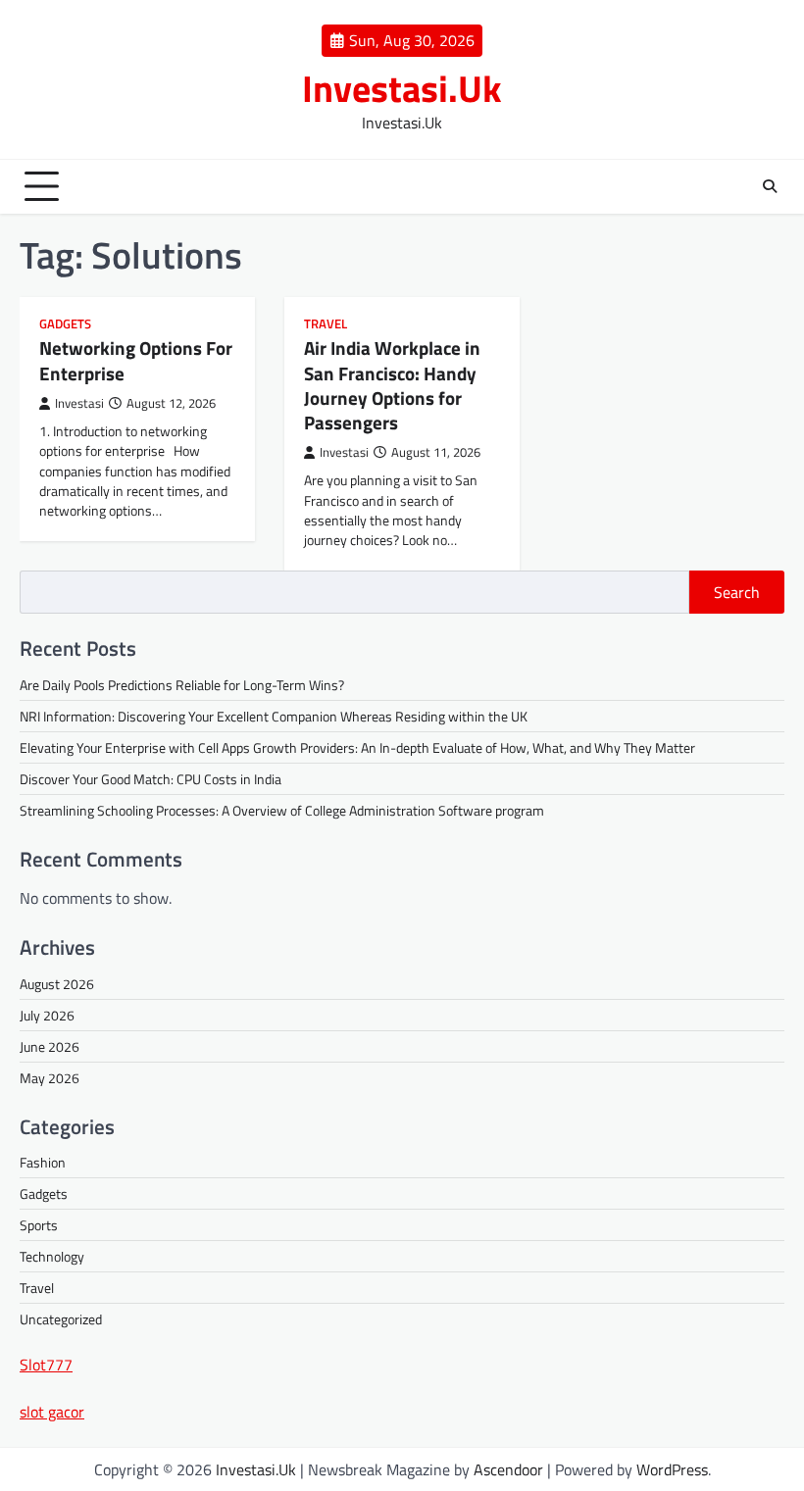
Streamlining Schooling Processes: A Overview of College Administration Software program (282, 810)
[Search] (769, 186)
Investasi (79, 403)
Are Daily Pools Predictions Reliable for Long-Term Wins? (182, 684)
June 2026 (49, 1046)
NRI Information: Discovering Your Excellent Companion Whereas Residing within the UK (274, 716)
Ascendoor (508, 1469)
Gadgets (65, 324)
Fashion (43, 1162)
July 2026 (47, 1015)
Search (737, 592)
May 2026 (49, 1078)
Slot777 (46, 1364)
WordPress (672, 1469)
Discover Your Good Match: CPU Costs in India (150, 779)
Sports (39, 1225)
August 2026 (57, 983)
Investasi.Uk (402, 88)
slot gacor (52, 1411)
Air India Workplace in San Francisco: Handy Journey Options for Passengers (392, 384)
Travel (325, 324)
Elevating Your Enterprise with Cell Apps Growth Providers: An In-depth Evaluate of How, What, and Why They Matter (357, 747)
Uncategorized (61, 1319)
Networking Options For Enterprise (135, 360)
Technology (52, 1256)
